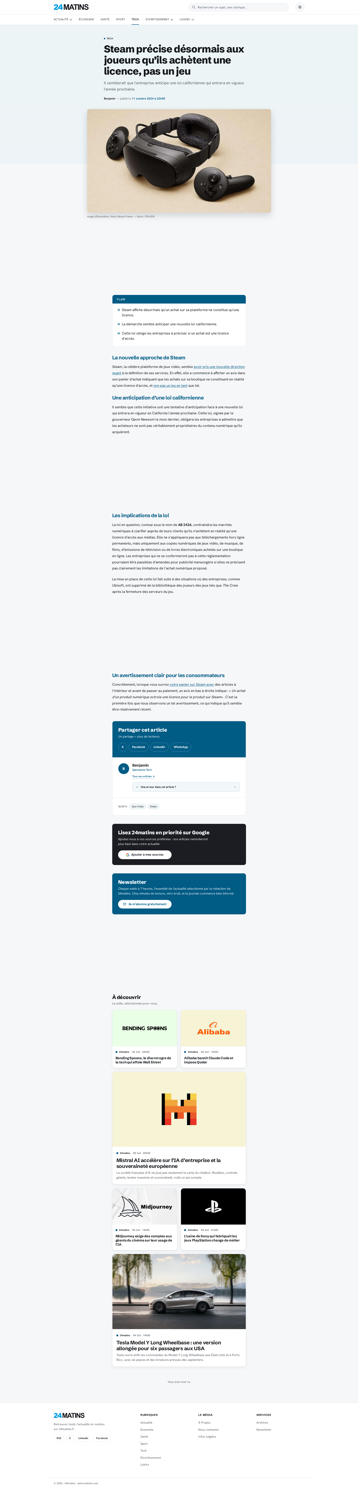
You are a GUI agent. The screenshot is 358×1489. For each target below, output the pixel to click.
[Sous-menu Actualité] (71, 19)
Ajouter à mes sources (147, 854)
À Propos (204, 1422)
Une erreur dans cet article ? (158, 787)
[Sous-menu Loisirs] (192, 19)
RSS (59, 1438)
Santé (105, 19)
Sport (120, 19)
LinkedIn (159, 747)
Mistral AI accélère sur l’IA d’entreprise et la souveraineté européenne (168, 1163)
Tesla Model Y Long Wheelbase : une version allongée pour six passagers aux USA (168, 1345)
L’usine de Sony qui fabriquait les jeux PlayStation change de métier (212, 1238)
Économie (86, 19)
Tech (135, 19)
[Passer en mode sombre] (299, 7)
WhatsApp (181, 747)
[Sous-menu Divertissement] (171, 19)
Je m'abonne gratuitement (147, 904)
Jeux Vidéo (138, 806)
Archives (262, 1422)
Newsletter (263, 1430)
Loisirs (185, 19)
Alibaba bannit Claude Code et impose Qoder (208, 1060)
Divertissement (157, 19)
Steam (153, 806)
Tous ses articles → (143, 776)
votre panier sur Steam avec (192, 684)
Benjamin (109, 98)
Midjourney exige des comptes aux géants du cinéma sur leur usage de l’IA (144, 1240)
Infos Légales (207, 1436)
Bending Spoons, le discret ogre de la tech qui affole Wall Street (143, 1060)
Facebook (138, 747)
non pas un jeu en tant (170, 385)
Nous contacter (208, 1430)
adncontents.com (88, 1483)
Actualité (61, 19)
